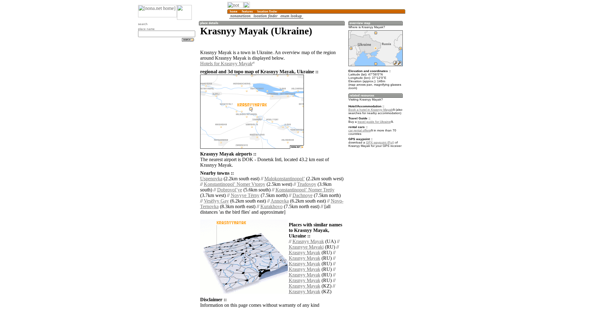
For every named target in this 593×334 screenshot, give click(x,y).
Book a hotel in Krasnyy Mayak (370, 109)
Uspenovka (211, 178)
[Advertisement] (435, 102)
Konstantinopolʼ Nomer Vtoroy (234, 184)
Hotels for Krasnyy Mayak (226, 63)
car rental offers (359, 130)
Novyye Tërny (245, 195)
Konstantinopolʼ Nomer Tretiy (304, 189)
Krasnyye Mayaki (306, 247)
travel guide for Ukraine (374, 121)
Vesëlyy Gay (216, 200)
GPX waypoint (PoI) (380, 142)
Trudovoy (306, 184)
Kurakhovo (271, 206)
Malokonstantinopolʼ (284, 178)
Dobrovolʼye (229, 189)
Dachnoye (302, 195)
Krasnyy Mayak (308, 241)
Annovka (280, 200)
